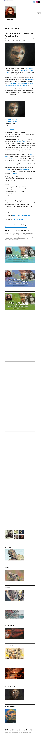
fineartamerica (15, 239)
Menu (39, 13)
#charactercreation (8, 235)
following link (13, 173)
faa (12, 239)
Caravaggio (7, 169)
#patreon (23, 238)
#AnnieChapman (23, 233)
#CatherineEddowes (23, 234)
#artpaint (6, 234)
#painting (19, 238)
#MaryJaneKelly (30, 237)
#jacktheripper (17, 237)
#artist (29, 233)
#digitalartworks (20, 235)
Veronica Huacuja (12, 19)
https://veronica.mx (19, 219)
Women (12, 128)
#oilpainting (11, 238)
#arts (9, 234)
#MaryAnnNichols (23, 237)
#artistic (32, 233)
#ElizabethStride (26, 235)
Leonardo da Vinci (21, 141)
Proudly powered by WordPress (26, 732)
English (7, 0)
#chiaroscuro (14, 235)
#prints (26, 238)
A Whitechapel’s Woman (13, 119)
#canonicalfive (17, 234)
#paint (15, 238)
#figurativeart (7, 237)
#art (27, 233)
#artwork (12, 234)
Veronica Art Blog (15, 233)
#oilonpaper (7, 238)
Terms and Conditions (16, 732)
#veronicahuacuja (8, 239)
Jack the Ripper (30, 79)
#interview (12, 237)
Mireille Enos (11, 158)
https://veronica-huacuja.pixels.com (21, 215)
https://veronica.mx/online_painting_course (16, 226)
